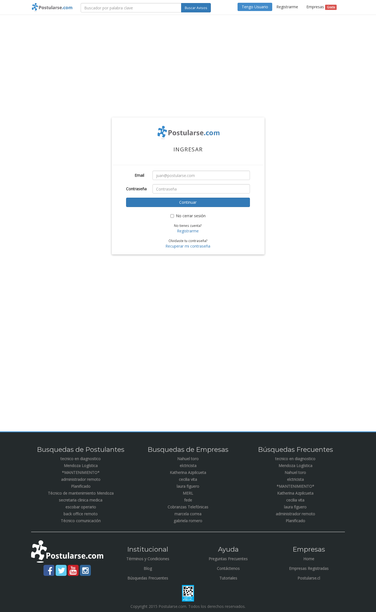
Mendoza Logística (81, 465)
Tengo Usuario (255, 6)
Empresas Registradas (309, 568)
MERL (188, 493)
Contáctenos (228, 568)
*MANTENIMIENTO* (81, 472)
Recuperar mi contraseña (187, 246)
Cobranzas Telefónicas (188, 506)
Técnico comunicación (81, 520)
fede (188, 500)
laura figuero (188, 486)
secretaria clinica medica (80, 500)
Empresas (320, 6)
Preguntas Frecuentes (228, 558)
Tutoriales (228, 578)
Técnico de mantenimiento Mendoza (81, 493)
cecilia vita (188, 479)
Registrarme (287, 6)
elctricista (188, 465)
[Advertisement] (188, 59)
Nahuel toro (188, 458)
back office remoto (81, 513)
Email (139, 175)
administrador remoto (80, 479)
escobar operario (81, 506)
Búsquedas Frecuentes (147, 578)
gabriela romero (188, 520)
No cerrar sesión (191, 215)
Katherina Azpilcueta (188, 472)
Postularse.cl (309, 578)
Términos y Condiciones (147, 558)
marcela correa (188, 513)
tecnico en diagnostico (81, 458)
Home (308, 558)
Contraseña (136, 188)
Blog (148, 568)
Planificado (81, 486)
